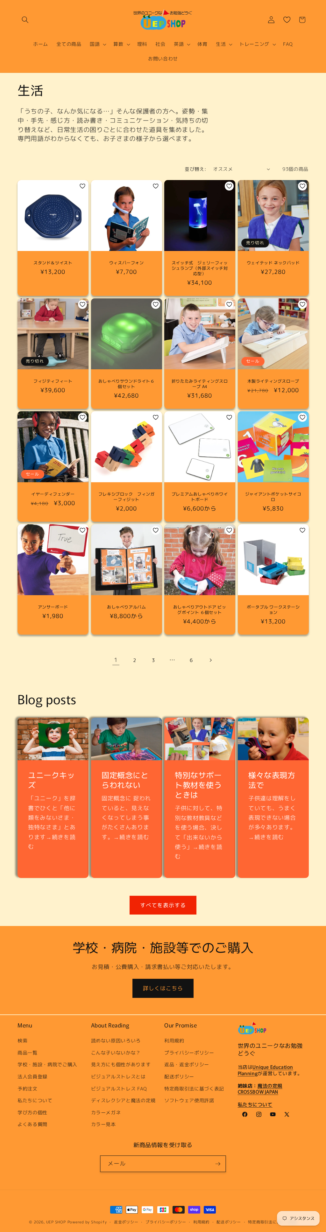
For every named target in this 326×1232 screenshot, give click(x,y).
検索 (22, 1040)
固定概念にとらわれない (125, 780)
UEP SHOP (56, 1222)
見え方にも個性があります (121, 1064)
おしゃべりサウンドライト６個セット (126, 384)
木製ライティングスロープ (273, 381)
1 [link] (116, 660)
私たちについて (35, 1100)
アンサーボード (53, 607)
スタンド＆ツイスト (52, 263)
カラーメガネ (106, 1112)
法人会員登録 (32, 1076)
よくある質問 (32, 1124)
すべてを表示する (163, 905)
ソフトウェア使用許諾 (189, 1100)
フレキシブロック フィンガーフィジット (126, 496)
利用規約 (174, 1040)
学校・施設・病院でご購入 (47, 1064)
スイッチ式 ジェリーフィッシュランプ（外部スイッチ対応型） (200, 268)
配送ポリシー (179, 1076)
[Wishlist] (286, 19)
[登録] (217, 1164)
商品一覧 (28, 1052)
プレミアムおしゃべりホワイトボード (200, 496)
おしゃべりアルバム (126, 607)
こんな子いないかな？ (116, 1052)
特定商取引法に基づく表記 (194, 1088)
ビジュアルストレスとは (118, 1076)
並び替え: (195, 168)
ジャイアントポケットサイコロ (273, 496)
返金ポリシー (126, 1222)
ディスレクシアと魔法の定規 (123, 1100)
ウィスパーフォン (126, 263)
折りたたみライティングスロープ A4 (200, 384)
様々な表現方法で (271, 780)
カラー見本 (103, 1124)
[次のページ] (210, 660)
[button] (25, 19)
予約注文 (28, 1088)
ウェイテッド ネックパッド (273, 263)
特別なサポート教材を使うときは (198, 785)
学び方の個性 (32, 1112)
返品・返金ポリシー (186, 1064)
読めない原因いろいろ (116, 1040)
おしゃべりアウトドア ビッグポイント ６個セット (199, 610)
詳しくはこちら (163, 988)
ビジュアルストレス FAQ (119, 1088)
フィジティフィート (55, 381)
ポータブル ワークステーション (273, 610)
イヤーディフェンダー (52, 494)
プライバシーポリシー (189, 1052)
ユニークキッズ (51, 780)
